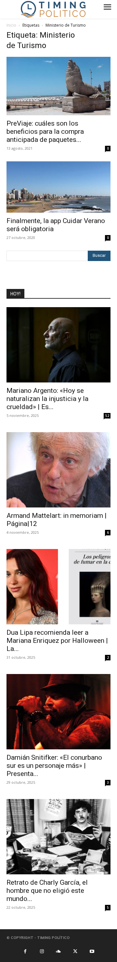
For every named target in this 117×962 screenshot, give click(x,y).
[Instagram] (41, 951)
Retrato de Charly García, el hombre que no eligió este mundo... (47, 891)
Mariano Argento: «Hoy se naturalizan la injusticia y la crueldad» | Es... (47, 399)
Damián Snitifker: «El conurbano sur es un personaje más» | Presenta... (54, 766)
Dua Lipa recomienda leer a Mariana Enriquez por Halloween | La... (57, 641)
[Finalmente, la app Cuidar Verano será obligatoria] (58, 187)
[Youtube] (92, 951)
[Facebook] (25, 951)
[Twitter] (75, 951)
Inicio (11, 25)
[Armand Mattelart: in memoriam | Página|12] (58, 469)
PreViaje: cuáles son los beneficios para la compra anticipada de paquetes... (45, 131)
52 (107, 415)
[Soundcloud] (58, 951)
